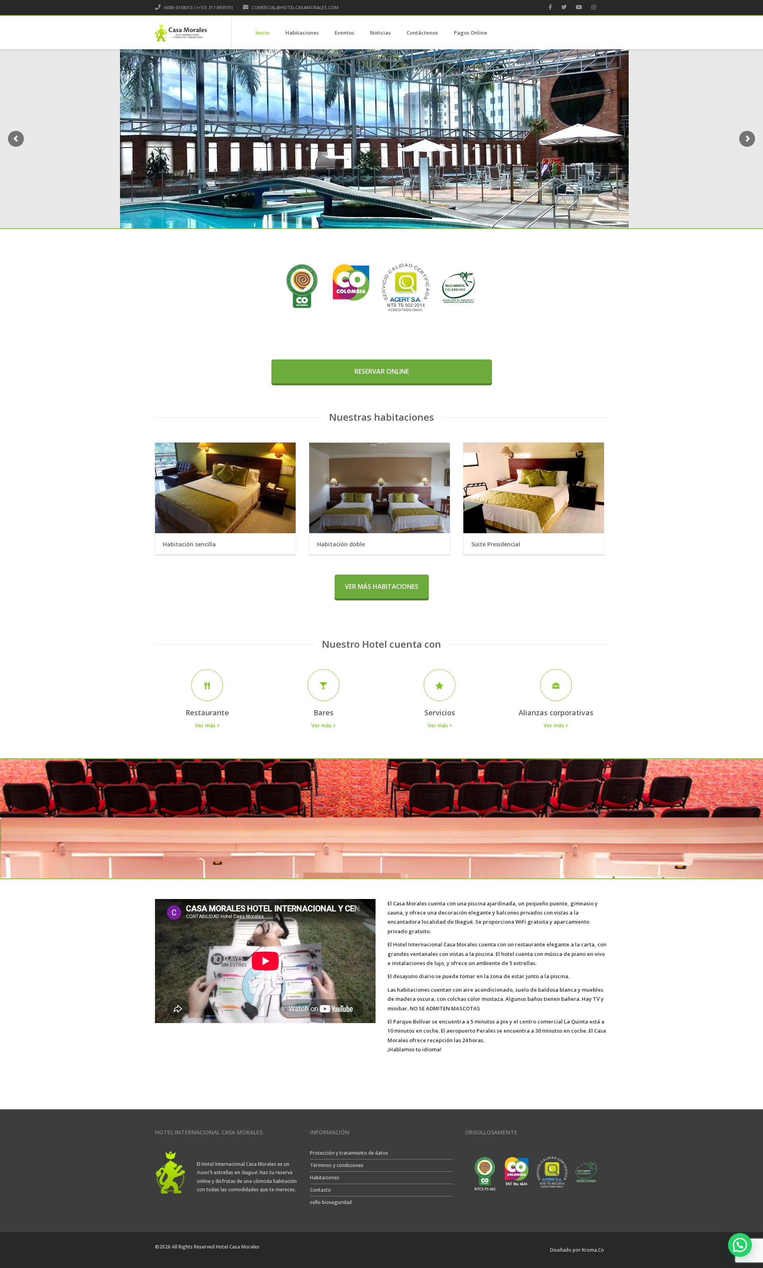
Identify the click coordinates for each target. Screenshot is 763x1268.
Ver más (205, 725)
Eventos (344, 32)
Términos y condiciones (337, 1165)
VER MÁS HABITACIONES (381, 586)
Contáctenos (422, 32)
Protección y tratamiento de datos (349, 1153)
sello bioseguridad (331, 1202)
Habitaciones (302, 32)
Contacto (320, 1189)
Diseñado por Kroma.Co (577, 1250)
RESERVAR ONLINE (381, 371)
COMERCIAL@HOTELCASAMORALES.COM (295, 7)
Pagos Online (470, 32)
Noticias (380, 32)
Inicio (262, 32)
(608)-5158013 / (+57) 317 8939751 (198, 7)
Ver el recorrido (382, 848)
